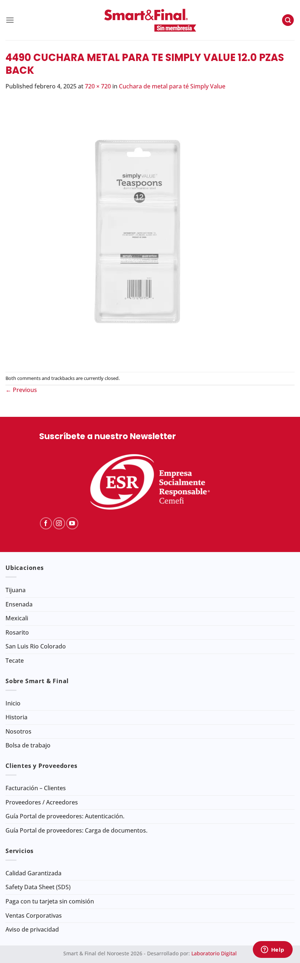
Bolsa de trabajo (27, 745)
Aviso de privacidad (32, 929)
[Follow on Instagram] (59, 523)
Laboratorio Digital (214, 953)
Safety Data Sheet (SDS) (38, 887)
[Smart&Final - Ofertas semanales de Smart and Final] (150, 20)
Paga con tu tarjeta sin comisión (49, 901)
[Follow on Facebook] (46, 523)
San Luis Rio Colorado (35, 646)
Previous (21, 390)
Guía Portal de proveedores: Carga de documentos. (76, 830)
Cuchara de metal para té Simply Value (172, 86)
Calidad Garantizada (33, 873)
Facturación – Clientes (35, 788)
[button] (9, 20)
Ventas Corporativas (33, 915)
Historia (16, 717)
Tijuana (15, 590)
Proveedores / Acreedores (41, 802)
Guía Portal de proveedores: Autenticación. (64, 816)
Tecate (14, 660)
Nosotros (18, 731)
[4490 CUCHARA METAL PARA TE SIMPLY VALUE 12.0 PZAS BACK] (137, 231)
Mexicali (16, 618)
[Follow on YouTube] (72, 523)
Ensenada (19, 604)
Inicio (12, 703)
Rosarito (17, 632)
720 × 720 (98, 86)
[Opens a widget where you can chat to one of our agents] (272, 950)
